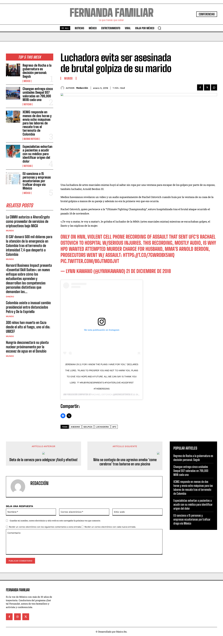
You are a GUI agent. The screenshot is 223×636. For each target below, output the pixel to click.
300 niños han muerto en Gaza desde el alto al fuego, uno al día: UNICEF (28, 327)
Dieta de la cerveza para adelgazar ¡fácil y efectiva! (43, 460)
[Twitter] (207, 87)
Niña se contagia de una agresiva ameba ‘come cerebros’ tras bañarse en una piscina (125, 462)
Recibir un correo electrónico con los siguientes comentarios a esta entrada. (45, 527)
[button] (159, 28)
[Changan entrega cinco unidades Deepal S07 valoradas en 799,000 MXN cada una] (13, 93)
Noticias (28, 104)
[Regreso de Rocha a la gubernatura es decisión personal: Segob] (13, 70)
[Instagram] (17, 616)
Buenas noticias (31, 139)
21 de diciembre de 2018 (148, 271)
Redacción (82, 88)
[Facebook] (200, 87)
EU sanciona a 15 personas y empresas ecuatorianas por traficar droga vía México (37, 181)
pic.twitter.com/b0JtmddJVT (90, 261)
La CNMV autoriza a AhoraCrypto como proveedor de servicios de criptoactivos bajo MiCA (28, 221)
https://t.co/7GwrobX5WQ (148, 255)
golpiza (88, 427)
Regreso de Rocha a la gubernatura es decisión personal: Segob (37, 70)
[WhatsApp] (214, 87)
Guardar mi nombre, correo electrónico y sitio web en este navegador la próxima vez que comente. (55, 520)
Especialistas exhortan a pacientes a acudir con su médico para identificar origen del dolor (37, 153)
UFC (114, 427)
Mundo (10, 230)
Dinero (10, 296)
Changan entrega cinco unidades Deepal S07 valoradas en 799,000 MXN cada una (38, 94)
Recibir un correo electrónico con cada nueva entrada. (110, 527)
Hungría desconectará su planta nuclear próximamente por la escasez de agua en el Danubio (27, 346)
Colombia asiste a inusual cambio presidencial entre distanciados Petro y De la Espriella (28, 307)
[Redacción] (63, 88)
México (27, 81)
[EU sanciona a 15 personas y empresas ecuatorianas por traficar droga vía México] (13, 178)
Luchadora (102, 427)
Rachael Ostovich (101, 394)
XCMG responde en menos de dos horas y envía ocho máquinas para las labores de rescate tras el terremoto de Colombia (37, 123)
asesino (75, 427)
